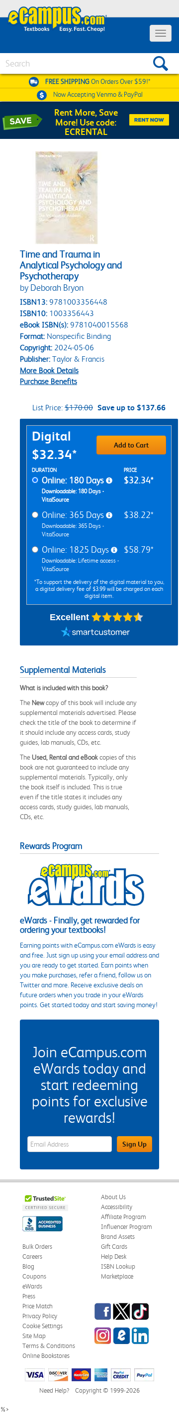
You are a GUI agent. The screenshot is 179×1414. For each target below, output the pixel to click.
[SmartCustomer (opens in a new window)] (95, 633)
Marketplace (117, 1276)
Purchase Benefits (48, 381)
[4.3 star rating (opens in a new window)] (117, 617)
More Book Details (49, 370)
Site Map (34, 1336)
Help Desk (113, 1256)
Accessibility (116, 1207)
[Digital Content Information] (109, 480)
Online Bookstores (46, 1355)
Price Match (37, 1306)
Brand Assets (118, 1236)
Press (28, 1296)
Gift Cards (114, 1246)
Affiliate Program (123, 1217)
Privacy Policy (39, 1316)
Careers (32, 1256)
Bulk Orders (37, 1246)
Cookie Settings (42, 1326)
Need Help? (54, 1390)
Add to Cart (131, 445)
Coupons (34, 1276)
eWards (32, 1286)
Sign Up (134, 1144)
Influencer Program (126, 1226)
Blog (28, 1266)
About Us (113, 1197)
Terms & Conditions (48, 1346)
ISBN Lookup (118, 1266)
